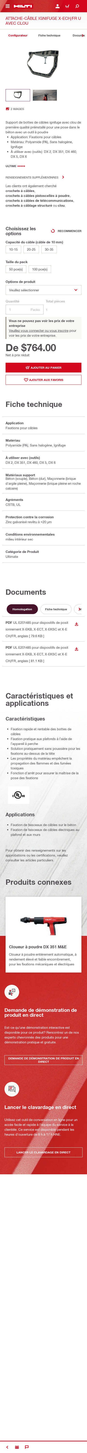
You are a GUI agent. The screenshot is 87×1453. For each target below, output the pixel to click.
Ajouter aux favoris (46, 380)
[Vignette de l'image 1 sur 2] (18, 95)
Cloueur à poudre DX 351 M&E (38, 946)
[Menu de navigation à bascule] (7, 6)
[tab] (17, 35)
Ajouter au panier (46, 367)
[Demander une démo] (17, 1447)
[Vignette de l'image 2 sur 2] (45, 95)
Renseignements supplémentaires (32, 177)
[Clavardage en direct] (27, 1447)
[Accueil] (22, 6)
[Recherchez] (77, 6)
